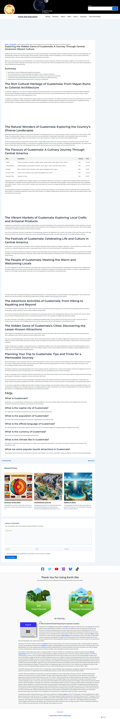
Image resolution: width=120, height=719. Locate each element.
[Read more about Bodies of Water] (78, 486)
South (63, 635)
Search (90, 6)
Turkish (45, 643)
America (67, 635)
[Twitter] (49, 569)
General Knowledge (94, 16)
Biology (48, 16)
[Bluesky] (70, 569)
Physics (63, 16)
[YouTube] (56, 569)
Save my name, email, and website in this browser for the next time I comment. (29, 553)
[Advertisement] (48, 31)
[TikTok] (77, 569)
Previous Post (6, 460)
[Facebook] (42, 569)
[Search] (115, 8)
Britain (44, 645)
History (75, 16)
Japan (65, 694)
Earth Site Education (28, 17)
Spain (92, 633)
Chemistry (55, 16)
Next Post (91, 460)
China (66, 626)
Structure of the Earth (12, 502)
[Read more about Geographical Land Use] (48, 486)
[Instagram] (63, 569)
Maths (69, 16)
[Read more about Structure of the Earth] (18, 486)
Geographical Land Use (42, 502)
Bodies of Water (70, 502)
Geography (83, 16)
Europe (51, 626)
